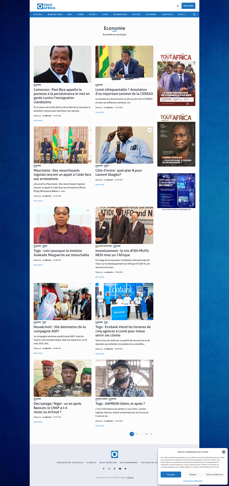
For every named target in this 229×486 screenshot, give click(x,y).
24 (146, 434)
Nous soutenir (188, 6)
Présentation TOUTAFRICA (70, 463)
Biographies (120, 14)
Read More (38, 121)
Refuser (192, 474)
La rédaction (47, 116)
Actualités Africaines (103, 246)
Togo (105, 14)
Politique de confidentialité (192, 481)
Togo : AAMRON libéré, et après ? (120, 404)
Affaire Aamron (101, 399)
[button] (223, 452)
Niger (81, 14)
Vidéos (106, 165)
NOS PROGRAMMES (129, 463)
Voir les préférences (214, 474)
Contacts (167, 14)
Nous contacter (108, 463)
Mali (70, 14)
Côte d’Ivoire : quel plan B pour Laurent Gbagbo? (118, 172)
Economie (151, 14)
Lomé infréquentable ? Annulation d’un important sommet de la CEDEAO (124, 92)
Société (136, 14)
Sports (93, 14)
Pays (180, 14)
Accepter (171, 474)
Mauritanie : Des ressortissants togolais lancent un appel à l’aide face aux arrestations (62, 174)
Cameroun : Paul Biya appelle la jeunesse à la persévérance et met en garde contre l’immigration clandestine (62, 96)
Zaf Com (130, 478)
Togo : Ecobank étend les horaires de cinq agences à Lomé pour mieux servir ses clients (123, 331)
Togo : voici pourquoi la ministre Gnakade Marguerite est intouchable (61, 253)
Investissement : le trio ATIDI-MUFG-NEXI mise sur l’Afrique (122, 253)
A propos (91, 463)
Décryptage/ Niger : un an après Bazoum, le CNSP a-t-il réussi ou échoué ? (58, 408)
